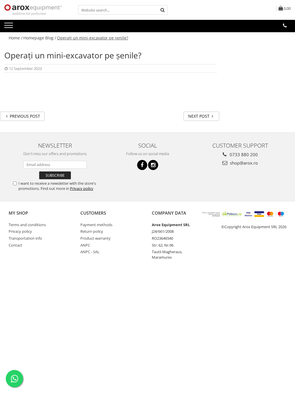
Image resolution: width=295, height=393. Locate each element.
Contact (15, 245)
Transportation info (25, 238)
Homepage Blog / (39, 38)
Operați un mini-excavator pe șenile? (92, 38)
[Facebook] (142, 165)
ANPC (85, 245)
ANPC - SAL (89, 251)
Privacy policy (81, 188)
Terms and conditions (27, 224)
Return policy (91, 231)
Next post (199, 116)
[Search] (162, 10)
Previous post (24, 116)
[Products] (9, 27)
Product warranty (95, 238)
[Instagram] (153, 165)
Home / (15, 38)
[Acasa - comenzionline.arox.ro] (33, 10)
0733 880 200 (243, 154)
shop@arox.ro (243, 163)
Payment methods (96, 224)
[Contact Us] (285, 25)
